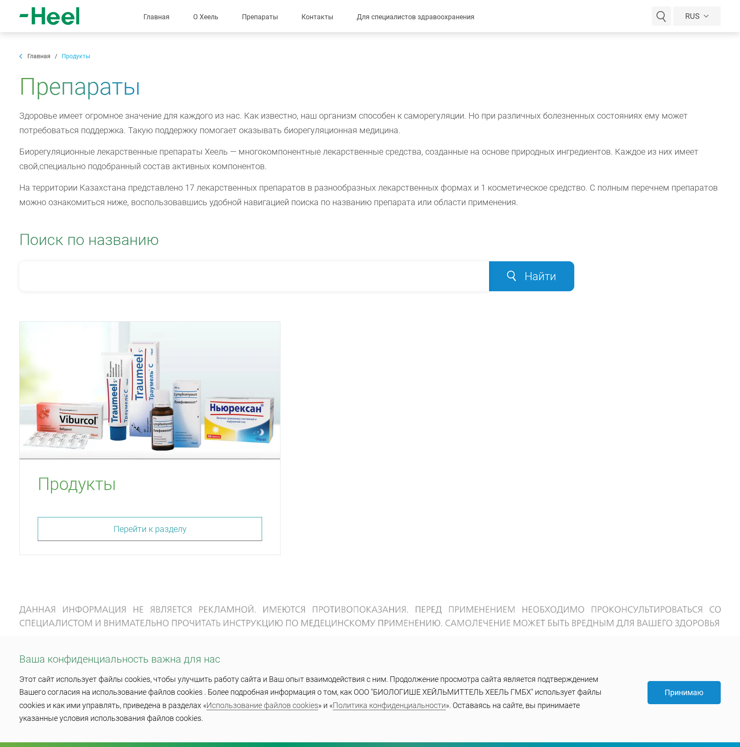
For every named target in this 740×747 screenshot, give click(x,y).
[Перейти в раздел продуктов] (150, 390)
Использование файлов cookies (262, 705)
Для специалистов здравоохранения (415, 17)
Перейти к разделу (150, 529)
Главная (156, 17)
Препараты (260, 17)
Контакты (317, 17)
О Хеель (205, 17)
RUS (693, 16)
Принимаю (684, 692)
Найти (540, 276)
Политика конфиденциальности (389, 705)
